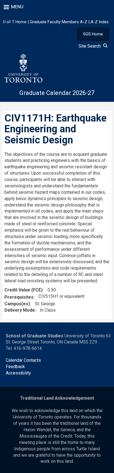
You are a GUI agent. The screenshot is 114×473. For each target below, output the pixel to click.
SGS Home (93, 34)
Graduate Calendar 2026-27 (56, 92)
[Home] (23, 68)
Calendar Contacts (23, 360)
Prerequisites (18, 297)
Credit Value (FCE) (23, 290)
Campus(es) (17, 303)
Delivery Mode (19, 310)
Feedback (15, 366)
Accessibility (18, 373)
